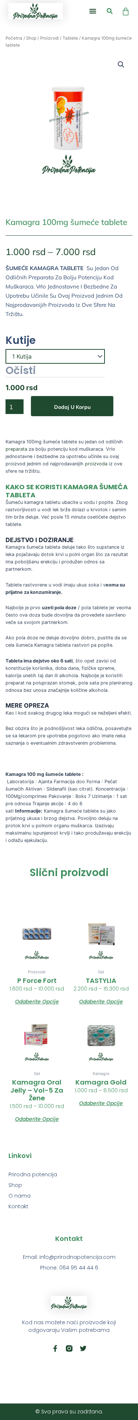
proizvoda (95, 463)
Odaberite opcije (37, 1001)
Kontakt (18, 1206)
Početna (14, 38)
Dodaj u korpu (72, 407)
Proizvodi (49, 38)
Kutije (21, 340)
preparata (16, 449)
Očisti (21, 371)
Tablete (70, 38)
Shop (31, 38)
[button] (92, 11)
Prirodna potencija (32, 1174)
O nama (19, 1195)
